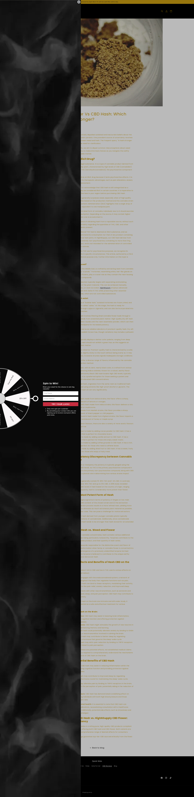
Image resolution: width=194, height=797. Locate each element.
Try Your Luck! (61, 404)
